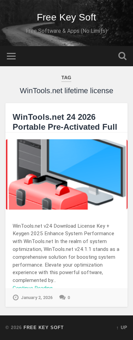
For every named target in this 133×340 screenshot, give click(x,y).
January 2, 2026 (37, 297)
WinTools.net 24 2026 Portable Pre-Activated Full (65, 121)
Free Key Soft (66, 17)
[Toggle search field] (122, 56)
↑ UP (122, 327)
